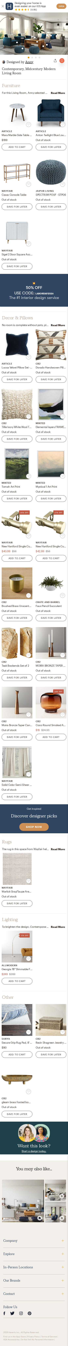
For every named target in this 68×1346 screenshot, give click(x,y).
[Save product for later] (28, 124)
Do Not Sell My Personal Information (37, 1339)
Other (8, 997)
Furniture (11, 85)
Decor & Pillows (17, 317)
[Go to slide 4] (39, 57)
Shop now (34, 826)
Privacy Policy (33, 1336)
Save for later (51, 147)
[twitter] (12, 1313)
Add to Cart (17, 147)
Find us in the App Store (14, 1336)
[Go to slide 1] (28, 57)
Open (61, 6)
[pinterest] (29, 1313)
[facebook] (4, 1313)
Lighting (10, 919)
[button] (34, 290)
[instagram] (21, 1313)
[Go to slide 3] (36, 57)
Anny (29, 62)
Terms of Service (49, 1336)
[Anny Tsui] (3, 62)
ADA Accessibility (11, 1339)
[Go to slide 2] (32, 57)
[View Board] (23, 1201)
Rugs (7, 841)
